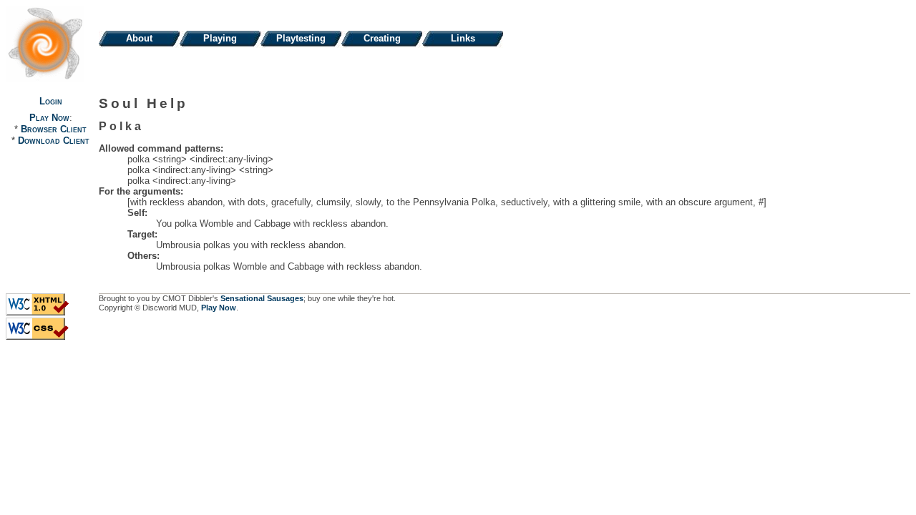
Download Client (53, 140)
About (139, 38)
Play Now (49, 117)
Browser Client (54, 129)
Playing (220, 38)
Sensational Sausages (261, 298)
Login (50, 101)
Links (463, 38)
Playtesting (301, 38)
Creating (382, 38)
